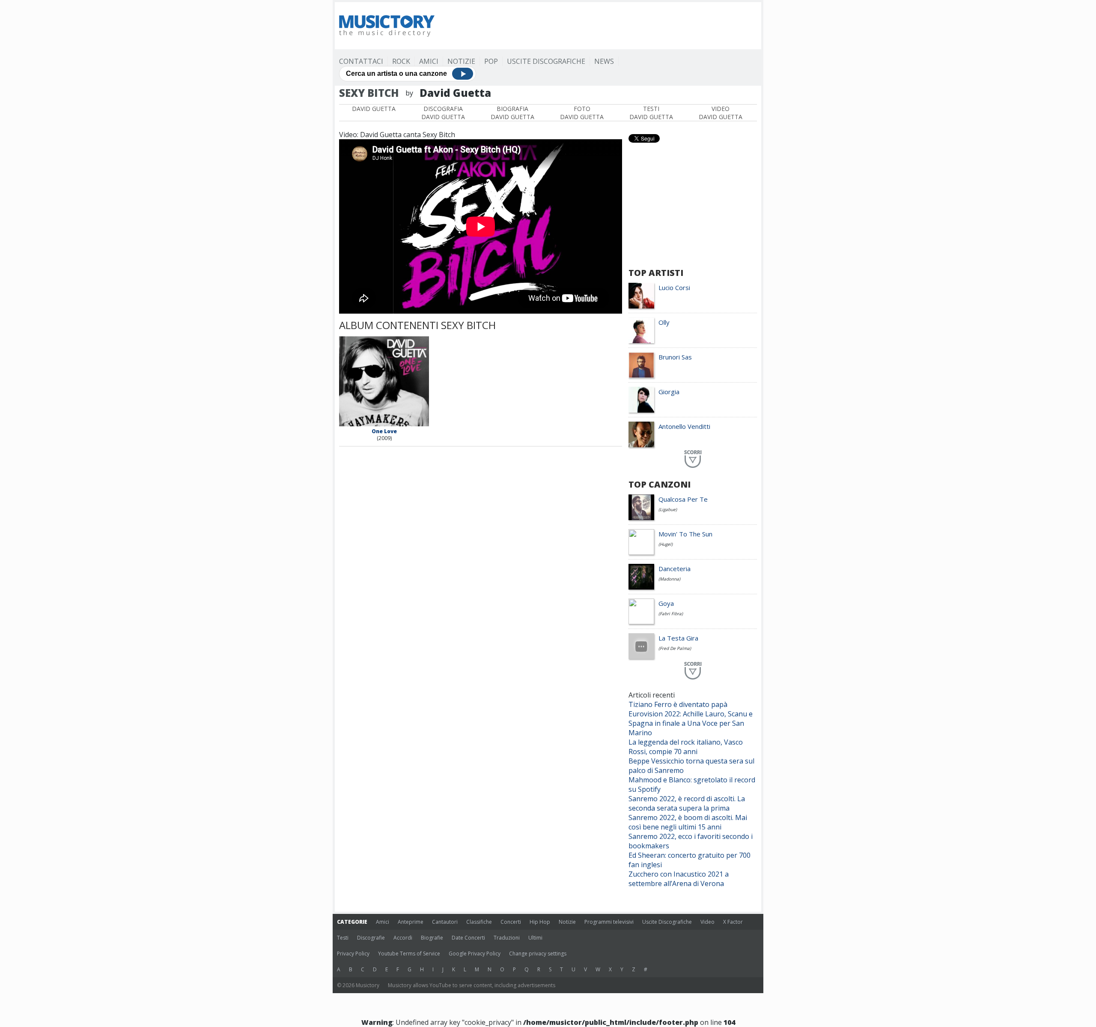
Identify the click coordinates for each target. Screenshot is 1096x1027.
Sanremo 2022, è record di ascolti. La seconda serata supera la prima (686, 803)
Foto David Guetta (582, 113)
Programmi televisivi (609, 921)
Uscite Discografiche (546, 61)
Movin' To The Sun (685, 534)
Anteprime (410, 921)
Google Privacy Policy (474, 953)
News (604, 61)
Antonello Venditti (684, 426)
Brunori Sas (675, 357)
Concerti (510, 921)
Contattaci (361, 61)
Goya (666, 603)
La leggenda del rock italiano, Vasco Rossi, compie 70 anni (685, 746)
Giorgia (668, 391)
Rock (401, 61)
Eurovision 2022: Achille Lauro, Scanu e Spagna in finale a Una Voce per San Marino (690, 723)
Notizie (461, 61)
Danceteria (674, 568)
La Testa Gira (678, 638)
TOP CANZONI (659, 484)
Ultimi (535, 937)
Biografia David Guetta (512, 113)
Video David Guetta (720, 113)
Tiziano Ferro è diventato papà (677, 704)
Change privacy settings (537, 953)
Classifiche (479, 921)
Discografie (371, 937)
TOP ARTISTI (655, 272)
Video (707, 921)
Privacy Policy (353, 953)
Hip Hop (540, 921)
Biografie (432, 937)
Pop (491, 61)
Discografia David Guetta (443, 113)
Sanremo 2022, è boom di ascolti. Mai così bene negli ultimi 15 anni (687, 822)
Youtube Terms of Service (409, 953)
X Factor (733, 921)
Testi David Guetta (651, 113)
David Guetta (374, 109)
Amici (428, 61)
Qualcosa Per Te (683, 499)
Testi (342, 937)
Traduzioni (507, 937)
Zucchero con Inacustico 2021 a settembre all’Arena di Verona (678, 878)
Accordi (402, 937)
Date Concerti (468, 937)
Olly (664, 322)
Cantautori (445, 921)
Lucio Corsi (674, 287)
